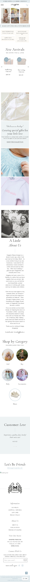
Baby (8, 384)
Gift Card (15, 512)
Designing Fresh (17, 580)
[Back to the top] (26, 573)
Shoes (15, 404)
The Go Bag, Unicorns (21, 71)
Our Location (15, 527)
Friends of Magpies (15, 530)
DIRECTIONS (15, 545)
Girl (7, 364)
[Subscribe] (25, 560)
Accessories (22, 384)
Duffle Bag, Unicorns (8, 70)
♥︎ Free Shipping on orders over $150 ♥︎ (14, 1)
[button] (28, 68)
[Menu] (2, 5)
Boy (22, 364)
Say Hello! (15, 507)
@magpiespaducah (15, 468)
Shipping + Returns (15, 510)
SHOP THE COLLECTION (15, 142)
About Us (15, 525)
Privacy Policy (15, 515)
